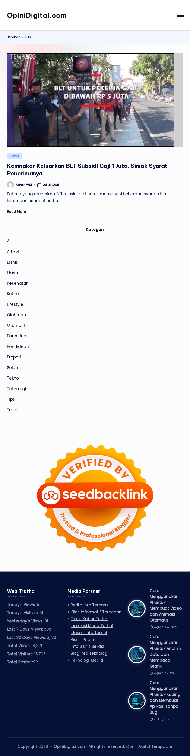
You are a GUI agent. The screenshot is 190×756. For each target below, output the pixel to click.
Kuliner (13, 294)
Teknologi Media (87, 660)
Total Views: (19, 645)
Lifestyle (15, 304)
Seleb (12, 367)
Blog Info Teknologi (89, 653)
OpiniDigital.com (37, 15)
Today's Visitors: (23, 613)
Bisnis (14, 156)
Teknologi (16, 389)
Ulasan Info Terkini (89, 632)
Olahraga (16, 315)
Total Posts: (19, 662)
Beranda (13, 37)
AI (8, 241)
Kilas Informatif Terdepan (96, 612)
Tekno (13, 378)
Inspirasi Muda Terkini (92, 625)
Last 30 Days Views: (27, 637)
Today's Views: (22, 604)
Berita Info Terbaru (89, 605)
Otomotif (16, 325)
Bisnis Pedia (82, 639)
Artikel (13, 251)
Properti (14, 357)
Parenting (16, 336)
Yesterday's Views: (25, 621)
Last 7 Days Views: (25, 629)
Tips (11, 399)
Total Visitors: (20, 654)
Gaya (12, 272)
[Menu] (180, 15)
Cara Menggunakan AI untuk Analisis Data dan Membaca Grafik (165, 651)
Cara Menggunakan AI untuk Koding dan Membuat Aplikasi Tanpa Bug (165, 697)
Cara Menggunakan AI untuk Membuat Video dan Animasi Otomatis (166, 605)
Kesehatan (18, 283)
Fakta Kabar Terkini (89, 619)
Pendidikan (18, 346)
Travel (13, 410)
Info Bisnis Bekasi (87, 646)
